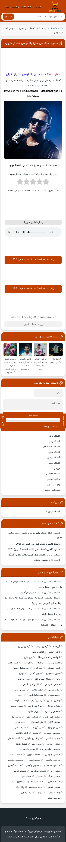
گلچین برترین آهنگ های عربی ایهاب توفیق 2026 (34, 555)
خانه (60, 28)
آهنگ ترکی (54, 436)
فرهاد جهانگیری (33, 738)
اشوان (27, 324)
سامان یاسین (16, 706)
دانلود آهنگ (52, 74)
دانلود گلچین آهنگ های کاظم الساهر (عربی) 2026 (34, 549)
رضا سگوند (20, 700)
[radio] (46, 182)
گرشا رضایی (27, 792)
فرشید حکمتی (53, 738)
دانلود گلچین (53, 473)
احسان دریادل (53, 663)
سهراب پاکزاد (33, 711)
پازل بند (20, 787)
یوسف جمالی (53, 798)
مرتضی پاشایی (52, 760)
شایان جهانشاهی (31, 684)
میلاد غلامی (54, 781)
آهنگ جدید (26, 6)
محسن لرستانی (27, 749)
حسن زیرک (20, 690)
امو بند (27, 663)
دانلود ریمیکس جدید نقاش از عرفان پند (39, 592)
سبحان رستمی (52, 711)
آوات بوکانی (38, 652)
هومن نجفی (54, 787)
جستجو (8, 16)
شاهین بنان (32, 717)
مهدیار (39, 776)
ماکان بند (37, 744)
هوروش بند (15, 781)
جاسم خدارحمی (52, 684)
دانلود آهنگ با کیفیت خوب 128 (30, 288)
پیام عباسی (54, 792)
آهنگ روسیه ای (51, 446)
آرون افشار (54, 652)
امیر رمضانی (54, 668)
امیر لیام (38, 668)
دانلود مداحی (53, 479)
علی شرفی (20, 722)
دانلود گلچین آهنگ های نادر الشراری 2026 (38, 544)
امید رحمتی (12, 663)
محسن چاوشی (52, 754)
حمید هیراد (54, 695)
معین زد (55, 771)
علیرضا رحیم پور (51, 733)
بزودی (57, 468)
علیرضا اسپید (20, 727)
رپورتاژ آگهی (53, 484)
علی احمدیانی (36, 722)
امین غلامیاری (53, 673)
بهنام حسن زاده (43, 679)
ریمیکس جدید (12, 6)
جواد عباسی (54, 690)
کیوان (40, 792)
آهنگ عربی (54, 452)
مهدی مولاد (54, 776)
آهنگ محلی (54, 463)
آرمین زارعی (24, 646)
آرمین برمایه (41, 646)
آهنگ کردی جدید (51, 511)
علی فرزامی (37, 727)
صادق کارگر (54, 722)
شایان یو (16, 717)
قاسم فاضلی (13, 738)
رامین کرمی (36, 700)
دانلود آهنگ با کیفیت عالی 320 (30, 259)
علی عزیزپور (54, 727)
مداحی (38, 6)
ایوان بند (19, 673)
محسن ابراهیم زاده (50, 749)
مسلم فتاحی (14, 765)
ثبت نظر (33, 415)
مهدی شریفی (19, 771)
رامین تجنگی (53, 700)
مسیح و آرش (32, 765)
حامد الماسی (37, 690)
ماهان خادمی (53, 744)
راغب (20, 695)
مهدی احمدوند (38, 771)
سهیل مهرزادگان (51, 717)
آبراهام (56, 646)
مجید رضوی (21, 744)
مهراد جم (27, 776)
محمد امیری (34, 760)
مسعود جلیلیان (15, 760)
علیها (35, 733)
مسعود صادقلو (52, 765)
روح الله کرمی (35, 706)
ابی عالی (28, 657)
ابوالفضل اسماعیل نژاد (48, 657)
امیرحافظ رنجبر (21, 668)
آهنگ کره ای (53, 457)
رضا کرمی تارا (53, 706)
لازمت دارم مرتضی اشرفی (47, 560)
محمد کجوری (33, 754)
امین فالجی (35, 673)
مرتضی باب (16, 754)
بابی (58, 679)
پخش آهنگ (32, 818)
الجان (38, 663)
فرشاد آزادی (22, 733)
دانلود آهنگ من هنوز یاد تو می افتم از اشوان (31, 43)
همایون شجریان (35, 781)
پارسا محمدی (36, 787)
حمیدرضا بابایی (35, 695)
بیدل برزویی (23, 679)
